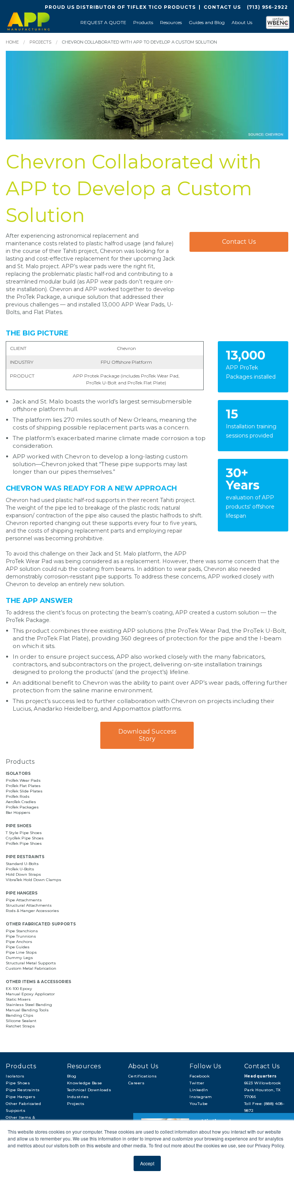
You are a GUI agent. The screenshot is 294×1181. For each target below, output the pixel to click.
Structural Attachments (29, 905)
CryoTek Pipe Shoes (25, 838)
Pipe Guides (17, 946)
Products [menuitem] (143, 22)
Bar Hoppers (18, 812)
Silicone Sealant (21, 1020)
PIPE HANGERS (22, 893)
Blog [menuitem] (72, 1076)
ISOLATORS (18, 773)
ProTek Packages (22, 807)
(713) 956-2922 (267, 7)
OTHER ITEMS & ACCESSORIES (38, 981)
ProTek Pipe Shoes (24, 843)
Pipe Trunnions (21, 936)
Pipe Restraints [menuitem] (23, 1089)
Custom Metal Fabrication (31, 968)
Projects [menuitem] (76, 1103)
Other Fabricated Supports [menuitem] (23, 1107)
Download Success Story (147, 735)
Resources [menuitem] (171, 22)
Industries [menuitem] (78, 1096)
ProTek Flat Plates (23, 785)
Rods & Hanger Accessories (32, 910)
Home (12, 42)
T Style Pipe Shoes (24, 832)
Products (20, 761)
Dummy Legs (19, 957)
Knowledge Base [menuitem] (84, 1083)
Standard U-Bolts (22, 863)
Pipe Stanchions (22, 930)
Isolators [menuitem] (15, 1076)
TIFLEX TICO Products (161, 7)
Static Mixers (18, 999)
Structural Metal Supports (31, 963)
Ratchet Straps (20, 1026)
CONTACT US (222, 7)
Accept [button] (147, 1163)
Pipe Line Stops (21, 952)
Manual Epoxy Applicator (30, 993)
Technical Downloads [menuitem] (89, 1089)
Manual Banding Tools (27, 1010)
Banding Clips (19, 1015)
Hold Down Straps (23, 874)
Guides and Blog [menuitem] (207, 22)
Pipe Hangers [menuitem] (20, 1096)
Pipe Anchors (19, 941)
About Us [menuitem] (242, 22)
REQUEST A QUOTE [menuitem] (103, 22)
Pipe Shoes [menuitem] (18, 1083)
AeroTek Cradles (21, 801)
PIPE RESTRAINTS (25, 856)
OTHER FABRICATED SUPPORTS (41, 924)
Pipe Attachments (24, 899)
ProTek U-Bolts (20, 869)
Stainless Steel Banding (29, 1004)
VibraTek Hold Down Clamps (33, 879)
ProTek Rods (17, 796)
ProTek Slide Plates (24, 791)
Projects (40, 42)
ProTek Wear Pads (23, 780)
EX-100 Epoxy (19, 988)
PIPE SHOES (18, 825)
